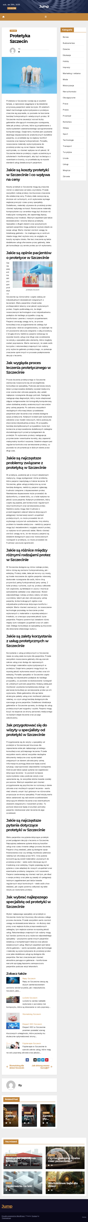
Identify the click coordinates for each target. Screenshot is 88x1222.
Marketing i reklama (71, 73)
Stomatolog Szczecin (31, 1014)
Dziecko (66, 49)
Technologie (68, 140)
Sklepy (66, 128)
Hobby (66, 61)
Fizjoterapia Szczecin (31, 1043)
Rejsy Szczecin (29, 978)
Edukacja (67, 55)
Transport (67, 146)
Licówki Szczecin (29, 998)
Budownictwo (69, 43)
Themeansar (6, 1218)
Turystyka (67, 152)
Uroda (65, 158)
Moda (65, 79)
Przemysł (67, 116)
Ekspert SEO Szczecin (32, 1024)
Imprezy (66, 67)
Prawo (66, 110)
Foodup (34, 1216)
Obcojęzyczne (69, 97)
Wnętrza (66, 170)
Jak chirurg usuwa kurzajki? (40, 1066)
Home (84, 1217)
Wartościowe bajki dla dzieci (63, 1185)
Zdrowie (13, 30)
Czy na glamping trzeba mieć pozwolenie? (64, 1159)
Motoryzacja (68, 85)
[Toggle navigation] (45, 17)
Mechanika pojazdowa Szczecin (21, 1159)
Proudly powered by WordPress (13, 1216)
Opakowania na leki (19, 1186)
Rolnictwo (67, 122)
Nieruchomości (69, 91)
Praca (65, 104)
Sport (65, 134)
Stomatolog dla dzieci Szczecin (16, 1066)
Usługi (65, 164)
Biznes (66, 37)
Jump (44, 6)
